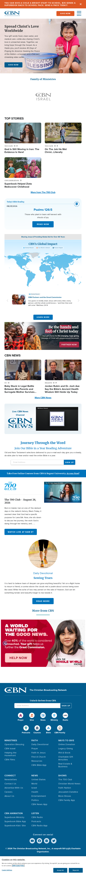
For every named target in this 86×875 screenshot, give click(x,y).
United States (38, 779)
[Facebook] (39, 840)
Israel (34, 787)
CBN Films (9, 759)
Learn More (43, 317)
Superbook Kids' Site (15, 825)
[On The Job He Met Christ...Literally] (63, 133)
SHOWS (62, 775)
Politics (35, 800)
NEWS (34, 775)
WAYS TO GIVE (66, 740)
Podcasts (36, 821)
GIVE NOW (13, 65)
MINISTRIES (10, 740)
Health (34, 792)
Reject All (76, 870)
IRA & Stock (64, 752)
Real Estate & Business (65, 765)
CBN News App (39, 804)
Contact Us (10, 783)
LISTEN (35, 813)
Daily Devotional (39, 744)
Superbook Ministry (14, 817)
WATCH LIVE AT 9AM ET (21, 531)
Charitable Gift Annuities (65, 758)
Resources (36, 761)
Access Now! (73, 473)
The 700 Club (65, 779)
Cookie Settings (7, 870)
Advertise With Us (13, 787)
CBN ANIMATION (13, 813)
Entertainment (38, 796)
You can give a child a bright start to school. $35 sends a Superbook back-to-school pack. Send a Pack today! (40, 4)
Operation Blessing (14, 744)
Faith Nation (64, 787)
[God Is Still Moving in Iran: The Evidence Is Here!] (22, 133)
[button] (78, 13)
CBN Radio (37, 817)
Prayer (34, 748)
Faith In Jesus (38, 752)
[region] (43, 865)
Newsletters (10, 779)
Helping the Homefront (10, 754)
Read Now (43, 224)
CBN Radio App (39, 825)
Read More (43, 601)
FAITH (34, 740)
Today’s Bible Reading (15, 202)
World (34, 783)
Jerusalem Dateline (68, 792)
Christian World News (69, 783)
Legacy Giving (65, 748)
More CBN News (43, 397)
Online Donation (66, 744)
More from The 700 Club (43, 192)
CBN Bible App (38, 765)
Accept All (60, 870)
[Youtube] (32, 840)
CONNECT (10, 775)
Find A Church (38, 757)
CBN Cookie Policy (18, 866)
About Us (9, 796)
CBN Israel (9, 748)
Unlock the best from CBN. (43, 700)
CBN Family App (66, 800)
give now (65, 13)
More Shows (64, 796)
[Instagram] (46, 840)
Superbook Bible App (15, 821)
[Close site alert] (80, 4)
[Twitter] (53, 840)
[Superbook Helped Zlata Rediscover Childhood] (22, 167)
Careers (8, 792)
